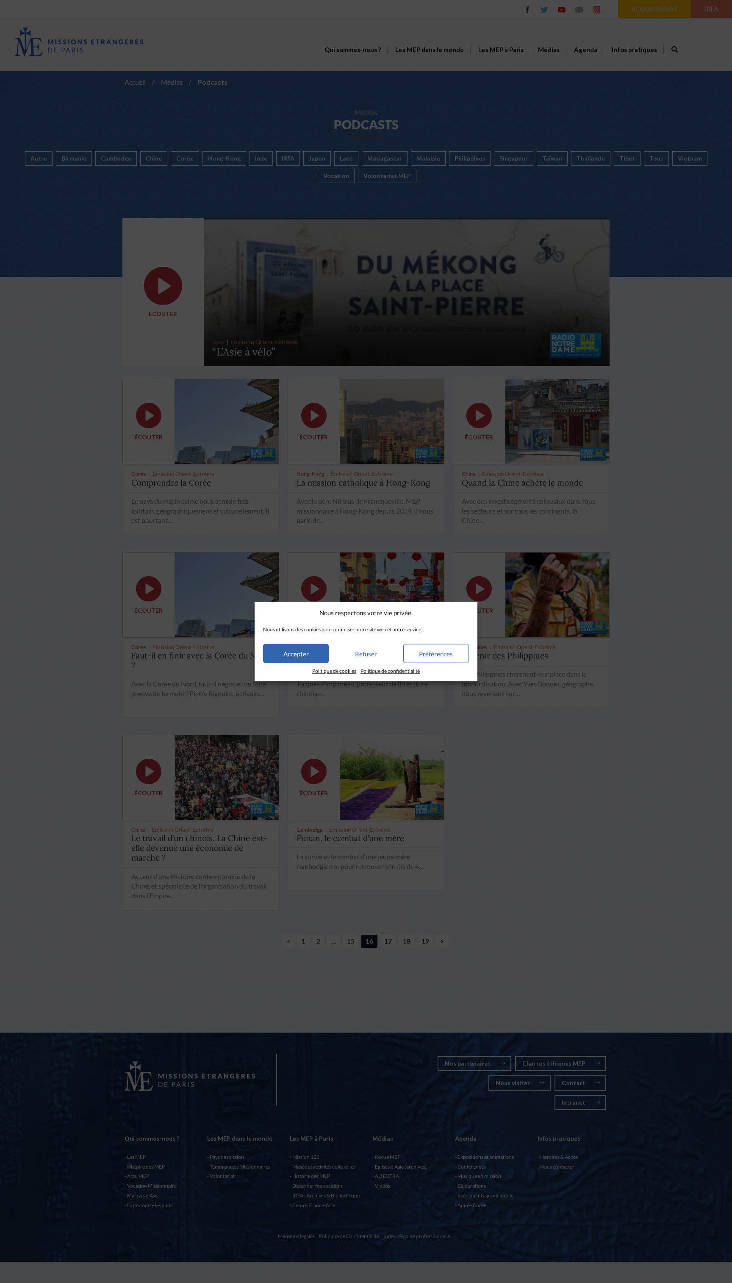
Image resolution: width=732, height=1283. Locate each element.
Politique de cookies (334, 671)
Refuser (366, 654)
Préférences (436, 654)
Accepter (296, 654)
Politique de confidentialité (390, 671)
